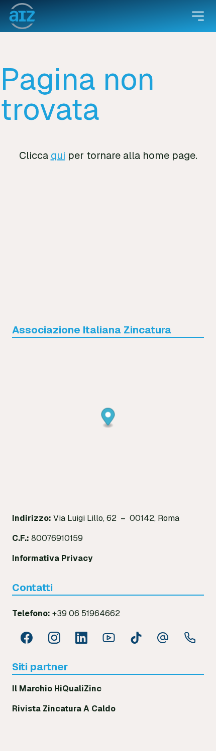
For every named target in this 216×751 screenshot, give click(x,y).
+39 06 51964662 (86, 613)
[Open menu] (198, 16)
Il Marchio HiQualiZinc (56, 688)
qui (58, 155)
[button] (108, 418)
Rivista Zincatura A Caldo (64, 708)
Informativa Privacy (52, 558)
